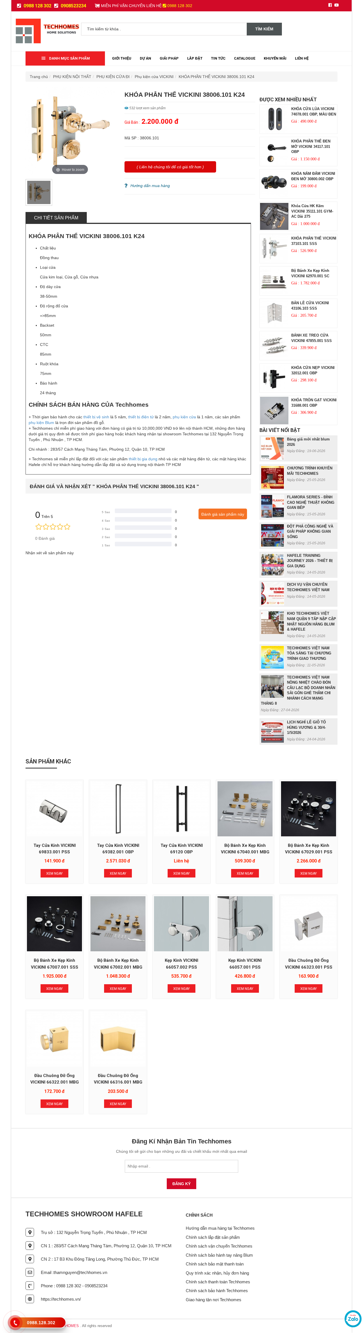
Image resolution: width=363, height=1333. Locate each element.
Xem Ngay (54, 874)
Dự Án (145, 58)
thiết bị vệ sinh (96, 417)
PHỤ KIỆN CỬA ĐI (113, 76)
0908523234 (73, 6)
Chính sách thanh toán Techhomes (218, 1281)
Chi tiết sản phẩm (56, 217)
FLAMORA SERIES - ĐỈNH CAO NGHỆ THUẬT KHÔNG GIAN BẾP (310, 502)
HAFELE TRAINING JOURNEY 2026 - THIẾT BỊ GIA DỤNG (310, 560)
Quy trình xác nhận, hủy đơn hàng (217, 1273)
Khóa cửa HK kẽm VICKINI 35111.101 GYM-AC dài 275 (312, 211)
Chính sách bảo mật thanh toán (215, 1263)
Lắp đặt (194, 58)
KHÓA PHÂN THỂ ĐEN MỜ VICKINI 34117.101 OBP (310, 146)
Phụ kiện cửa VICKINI (154, 76)
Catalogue (244, 58)
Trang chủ (39, 76)
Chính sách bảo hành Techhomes (217, 1290)
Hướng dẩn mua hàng (150, 185)
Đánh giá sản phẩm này (222, 514)
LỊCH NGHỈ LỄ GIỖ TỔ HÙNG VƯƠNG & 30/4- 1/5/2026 (306, 727)
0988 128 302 (36, 6)
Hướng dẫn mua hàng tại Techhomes (220, 1228)
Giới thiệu (121, 58)
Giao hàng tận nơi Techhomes (213, 1299)
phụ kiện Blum (41, 422)
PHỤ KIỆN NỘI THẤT (72, 76)
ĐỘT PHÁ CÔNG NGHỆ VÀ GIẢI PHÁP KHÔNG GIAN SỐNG (310, 531)
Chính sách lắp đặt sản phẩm (213, 1237)
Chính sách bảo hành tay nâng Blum (219, 1255)
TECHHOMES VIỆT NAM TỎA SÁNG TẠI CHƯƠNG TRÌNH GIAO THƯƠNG (309, 653)
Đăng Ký (181, 1183)
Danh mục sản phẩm (69, 58)
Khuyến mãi (275, 58)
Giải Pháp (169, 58)
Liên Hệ (302, 58)
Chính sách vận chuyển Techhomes (219, 1246)
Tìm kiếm (264, 29)
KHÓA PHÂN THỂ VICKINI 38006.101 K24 (216, 76)
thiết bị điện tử (141, 417)
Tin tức (218, 58)
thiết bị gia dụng (143, 459)
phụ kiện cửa (184, 417)
